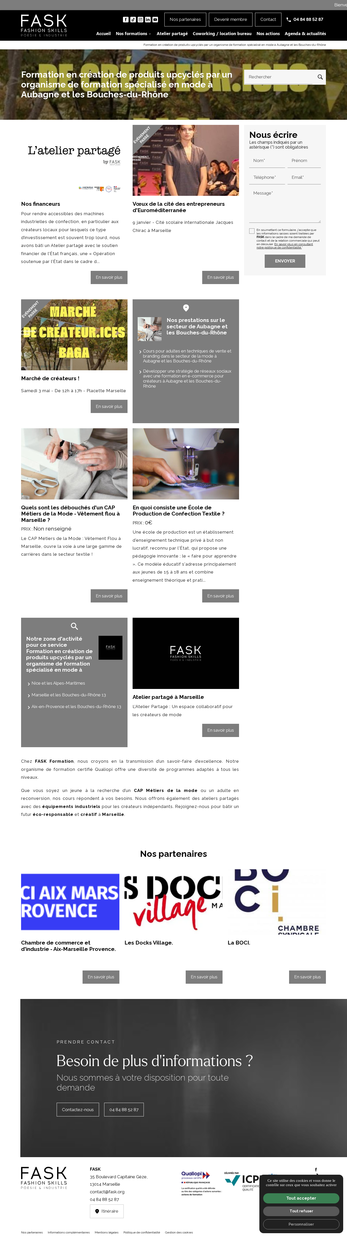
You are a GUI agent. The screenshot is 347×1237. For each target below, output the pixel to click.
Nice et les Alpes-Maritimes (58, 683)
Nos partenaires (32, 1232)
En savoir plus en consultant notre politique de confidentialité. (285, 245)
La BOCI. (239, 942)
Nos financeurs (40, 204)
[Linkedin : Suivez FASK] (148, 19)
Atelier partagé (172, 33)
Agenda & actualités (305, 33)
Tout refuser (301, 1211)
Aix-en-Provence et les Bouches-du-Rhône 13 (76, 706)
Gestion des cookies (179, 1232)
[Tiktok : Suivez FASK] (133, 19)
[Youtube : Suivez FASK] (155, 19)
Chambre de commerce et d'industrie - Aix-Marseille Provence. (68, 945)
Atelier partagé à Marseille (168, 697)
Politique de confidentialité (141, 1232)
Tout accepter (301, 1198)
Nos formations (131, 33)
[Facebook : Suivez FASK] (126, 19)
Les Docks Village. (148, 942)
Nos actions (268, 33)
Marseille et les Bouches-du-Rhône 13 (68, 694)
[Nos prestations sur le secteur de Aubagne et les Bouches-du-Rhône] (150, 329)
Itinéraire (109, 1211)
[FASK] (44, 25)
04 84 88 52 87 (308, 19)
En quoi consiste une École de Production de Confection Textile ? (179, 510)
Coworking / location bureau (222, 33)
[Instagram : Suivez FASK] (140, 19)
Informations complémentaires (69, 1232)
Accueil (103, 33)
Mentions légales (106, 1232)
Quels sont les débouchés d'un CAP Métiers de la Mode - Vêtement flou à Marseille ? (70, 513)
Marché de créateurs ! (50, 378)
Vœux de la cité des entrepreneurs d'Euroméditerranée (179, 207)
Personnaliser (301, 1224)
